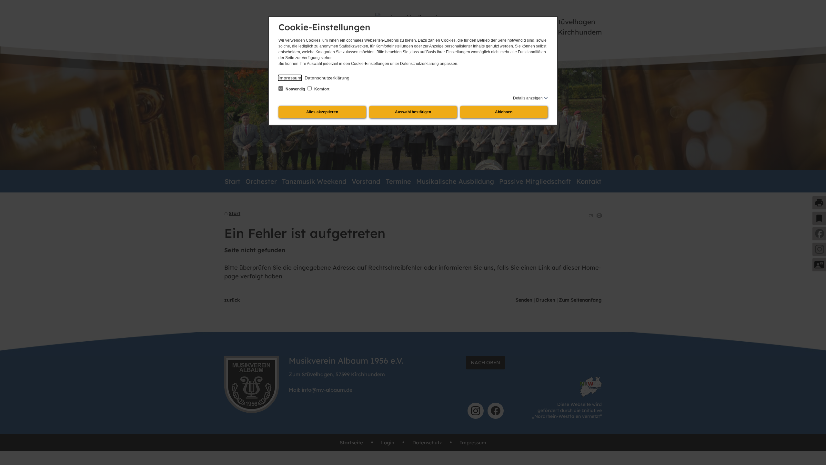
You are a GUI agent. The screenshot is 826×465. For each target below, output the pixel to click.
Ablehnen (503, 112)
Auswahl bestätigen (413, 112)
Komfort (321, 89)
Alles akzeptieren (322, 112)
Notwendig (295, 89)
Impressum (289, 77)
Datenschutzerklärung (327, 77)
